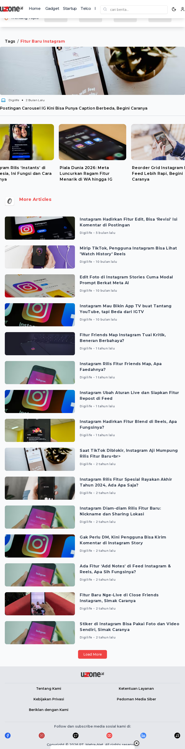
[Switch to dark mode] (174, 9)
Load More (92, 654)
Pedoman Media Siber (136, 699)
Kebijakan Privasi (48, 699)
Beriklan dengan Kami (48, 710)
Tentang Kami (48, 688)
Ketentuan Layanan (136, 688)
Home (34, 8)
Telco (85, 8)
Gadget (52, 8)
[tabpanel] (92, 152)
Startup (70, 8)
